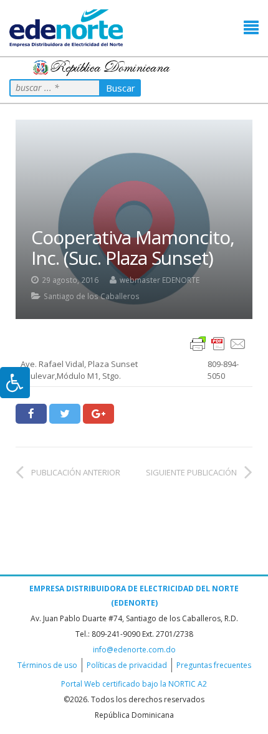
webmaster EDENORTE (159, 280)
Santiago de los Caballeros (92, 296)
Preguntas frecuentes (213, 665)
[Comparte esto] (31, 414)
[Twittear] (64, 414)
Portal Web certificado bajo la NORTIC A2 (134, 684)
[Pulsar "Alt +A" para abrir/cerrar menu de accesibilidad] (15, 382)
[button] (251, 27)
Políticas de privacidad (127, 665)
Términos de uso (47, 665)
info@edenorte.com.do (134, 649)
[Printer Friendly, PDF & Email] (218, 343)
